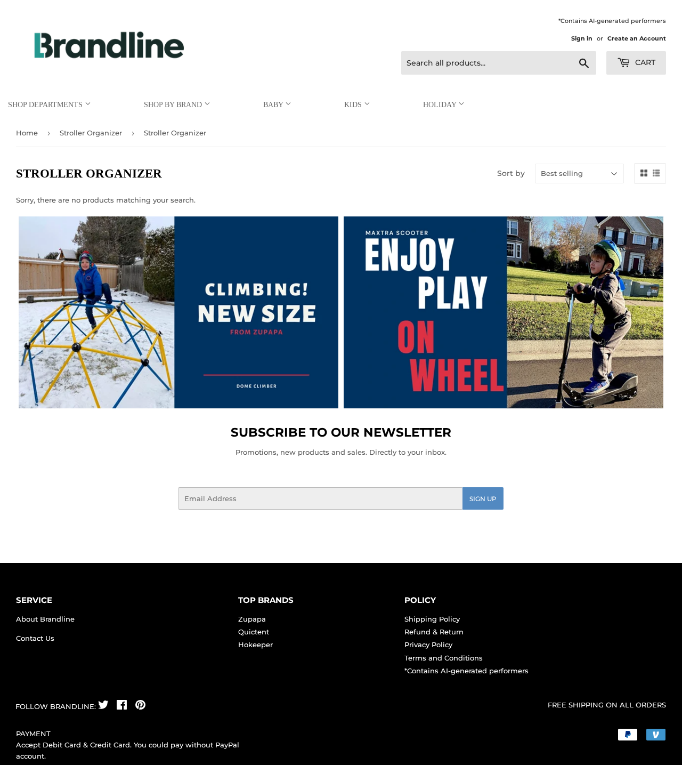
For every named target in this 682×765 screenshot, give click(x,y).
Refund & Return (434, 631)
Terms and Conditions (443, 658)
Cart (644, 62)
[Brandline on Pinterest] (140, 706)
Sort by (511, 173)
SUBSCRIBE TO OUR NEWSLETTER (341, 432)
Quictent (253, 631)
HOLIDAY (440, 105)
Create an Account (636, 38)
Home (27, 132)
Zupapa (252, 619)
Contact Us (35, 638)
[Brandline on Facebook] (121, 706)
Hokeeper (255, 644)
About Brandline (45, 619)
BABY (274, 105)
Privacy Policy (428, 644)
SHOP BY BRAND (174, 105)
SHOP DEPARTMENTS (46, 105)
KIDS (354, 105)
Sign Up (483, 499)
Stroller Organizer (91, 132)
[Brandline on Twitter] (103, 706)
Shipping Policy (432, 619)
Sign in (581, 38)
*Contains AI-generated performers (466, 670)
